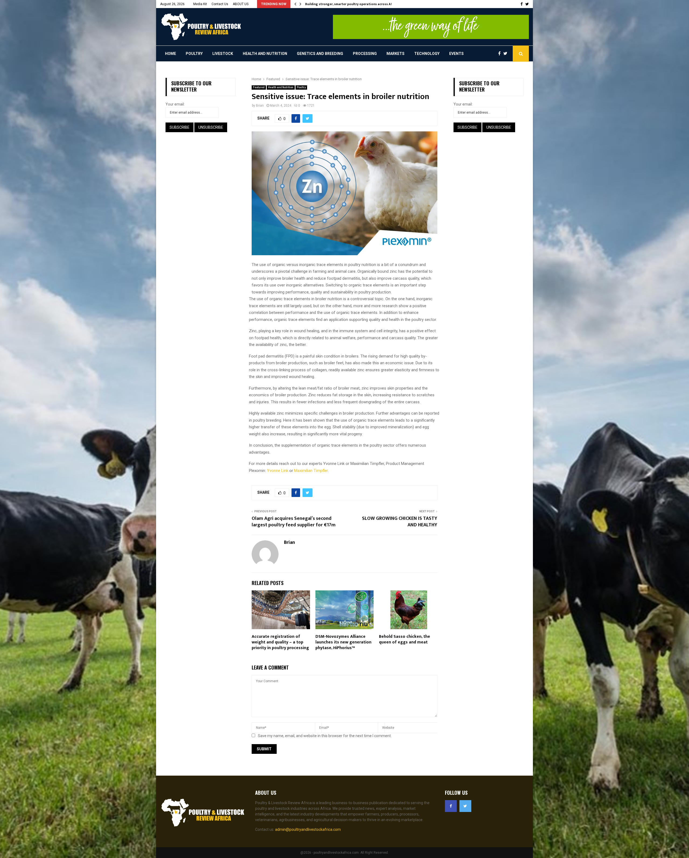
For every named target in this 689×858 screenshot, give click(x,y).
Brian (260, 105)
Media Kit (200, 4)
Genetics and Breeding (320, 53)
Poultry (194, 53)
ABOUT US (240, 4)
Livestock (222, 53)
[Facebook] (500, 53)
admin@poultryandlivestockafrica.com (308, 829)
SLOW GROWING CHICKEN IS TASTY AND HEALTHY (399, 521)
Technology (427, 53)
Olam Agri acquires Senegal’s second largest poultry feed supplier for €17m (294, 521)
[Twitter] (506, 53)
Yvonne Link (277, 470)
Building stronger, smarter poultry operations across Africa (351, 4)
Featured (259, 87)
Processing (365, 53)
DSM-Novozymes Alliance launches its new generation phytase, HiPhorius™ (343, 642)
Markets (395, 53)
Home (170, 53)
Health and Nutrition (265, 53)
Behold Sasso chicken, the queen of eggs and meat (404, 639)
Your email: (175, 104)
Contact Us (220, 4)
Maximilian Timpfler (311, 470)
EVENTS (456, 53)
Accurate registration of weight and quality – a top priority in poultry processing (280, 642)
